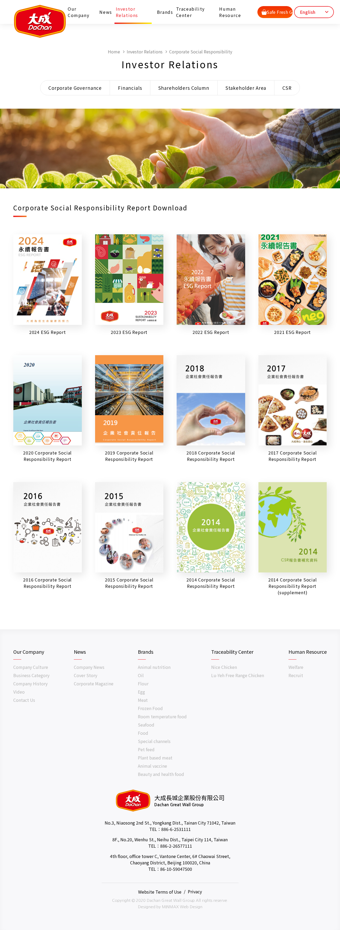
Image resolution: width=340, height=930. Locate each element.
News (104, 12)
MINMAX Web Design (182, 907)
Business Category (31, 675)
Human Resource (230, 12)
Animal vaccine (152, 766)
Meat (143, 700)
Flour (143, 683)
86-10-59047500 (176, 869)
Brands (163, 12)
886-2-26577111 (176, 846)
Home (114, 51)
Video (19, 692)
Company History (30, 683)
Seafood (146, 724)
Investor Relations (127, 12)
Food (143, 733)
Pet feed (146, 749)
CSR (287, 87)
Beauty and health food (161, 774)
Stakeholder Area (246, 87)
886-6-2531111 (176, 829)
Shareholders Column (183, 87)
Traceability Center (190, 12)
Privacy (195, 891)
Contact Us (24, 700)
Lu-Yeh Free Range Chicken (237, 675)
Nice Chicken (224, 667)
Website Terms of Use (159, 891)
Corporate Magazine (93, 683)
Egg (141, 692)
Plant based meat (155, 757)
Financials (130, 87)
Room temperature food (162, 716)
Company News (89, 667)
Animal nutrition (154, 667)
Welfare (295, 667)
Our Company (78, 12)
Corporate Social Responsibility (200, 51)
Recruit (295, 675)
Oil (141, 675)
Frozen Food (150, 708)
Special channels (154, 741)
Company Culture (30, 667)
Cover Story (85, 675)
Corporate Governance (75, 87)
